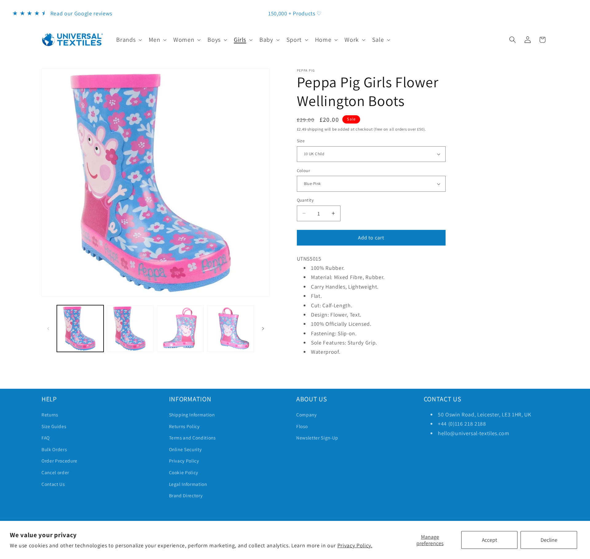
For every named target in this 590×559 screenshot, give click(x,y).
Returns (49, 414)
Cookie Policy (184, 472)
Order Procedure (59, 461)
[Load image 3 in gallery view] (180, 328)
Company (306, 414)
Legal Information (188, 484)
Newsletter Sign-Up (317, 438)
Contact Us (53, 484)
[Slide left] (48, 328)
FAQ (45, 438)
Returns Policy (184, 426)
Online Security (185, 449)
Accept (489, 539)
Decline (549, 539)
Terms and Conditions (192, 438)
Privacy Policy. (354, 545)
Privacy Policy (184, 461)
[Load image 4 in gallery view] (230, 328)
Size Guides (53, 426)
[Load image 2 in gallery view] (130, 328)
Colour (303, 170)
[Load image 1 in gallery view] (80, 328)
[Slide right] (263, 328)
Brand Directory (186, 495)
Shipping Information (192, 414)
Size (301, 141)
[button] (128, 40)
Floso (302, 426)
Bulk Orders (54, 449)
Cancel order (55, 472)
